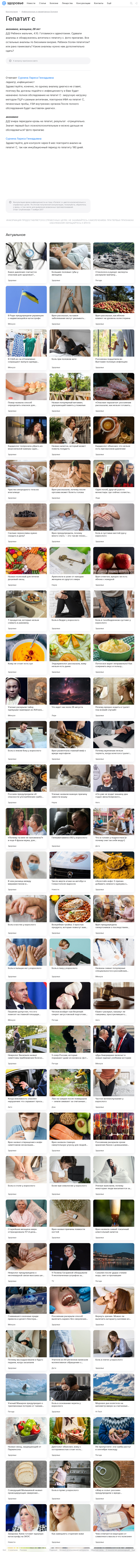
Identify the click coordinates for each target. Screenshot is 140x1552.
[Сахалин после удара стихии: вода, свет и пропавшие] (113, 1263)
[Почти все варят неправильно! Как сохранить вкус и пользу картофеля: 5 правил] (113, 654)
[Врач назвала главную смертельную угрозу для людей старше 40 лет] (70, 1133)
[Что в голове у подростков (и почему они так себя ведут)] (113, 828)
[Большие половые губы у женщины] (70, 262)
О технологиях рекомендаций (118, 1550)
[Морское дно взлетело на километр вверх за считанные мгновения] (113, 1394)
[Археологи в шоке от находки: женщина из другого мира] (70, 567)
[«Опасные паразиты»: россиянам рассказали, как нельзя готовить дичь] (113, 393)
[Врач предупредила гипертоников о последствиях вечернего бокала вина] (113, 915)
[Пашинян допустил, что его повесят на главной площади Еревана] (26, 1002)
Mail (4, 1550)
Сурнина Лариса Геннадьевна (36, 77)
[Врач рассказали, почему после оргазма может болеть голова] (70, 480)
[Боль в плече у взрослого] (113, 1350)
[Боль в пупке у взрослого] (70, 1481)
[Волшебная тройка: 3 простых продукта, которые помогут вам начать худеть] (70, 915)
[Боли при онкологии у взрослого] (70, 1176)
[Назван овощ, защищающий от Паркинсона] (26, 1437)
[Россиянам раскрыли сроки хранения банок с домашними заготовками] (113, 1133)
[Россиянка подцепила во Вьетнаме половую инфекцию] (113, 349)
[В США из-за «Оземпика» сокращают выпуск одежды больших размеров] (26, 349)
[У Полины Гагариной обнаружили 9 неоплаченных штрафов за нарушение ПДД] (70, 1263)
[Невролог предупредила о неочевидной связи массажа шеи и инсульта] (26, 1263)
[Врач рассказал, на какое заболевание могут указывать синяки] (70, 306)
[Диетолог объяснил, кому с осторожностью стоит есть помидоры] (70, 1437)
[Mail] (4, 3)
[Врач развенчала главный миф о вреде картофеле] (70, 741)
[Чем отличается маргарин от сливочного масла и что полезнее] (113, 1524)
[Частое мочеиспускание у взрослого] (113, 1089)
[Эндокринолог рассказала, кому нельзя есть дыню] (70, 654)
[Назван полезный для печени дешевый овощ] (26, 567)
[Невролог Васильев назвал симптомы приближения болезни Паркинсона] (26, 1046)
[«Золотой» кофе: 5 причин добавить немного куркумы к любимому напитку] (113, 872)
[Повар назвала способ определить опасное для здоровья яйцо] (26, 393)
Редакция (53, 1550)
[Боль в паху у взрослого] (70, 959)
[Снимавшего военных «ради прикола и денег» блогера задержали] (26, 1307)
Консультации (12, 11)
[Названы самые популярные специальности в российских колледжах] (113, 959)
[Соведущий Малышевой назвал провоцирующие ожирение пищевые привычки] (26, 1481)
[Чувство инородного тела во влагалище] (26, 480)
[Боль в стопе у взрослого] (26, 1176)
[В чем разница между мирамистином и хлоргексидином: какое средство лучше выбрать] (26, 872)
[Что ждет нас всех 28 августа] (70, 697)
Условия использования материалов (74, 1550)
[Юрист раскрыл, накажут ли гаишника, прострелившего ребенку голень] (113, 1002)
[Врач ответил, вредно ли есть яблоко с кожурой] (113, 567)
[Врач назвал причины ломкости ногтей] (70, 1220)
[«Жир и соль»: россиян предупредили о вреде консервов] (113, 1481)
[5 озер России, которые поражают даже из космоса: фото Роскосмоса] (70, 1046)
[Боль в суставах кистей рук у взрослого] (113, 523)
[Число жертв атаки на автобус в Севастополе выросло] (70, 872)
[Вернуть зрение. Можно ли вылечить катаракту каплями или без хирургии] (113, 1307)
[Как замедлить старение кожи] (70, 1524)
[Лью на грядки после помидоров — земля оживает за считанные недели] (70, 1089)
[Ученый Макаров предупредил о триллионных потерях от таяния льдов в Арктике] (26, 1394)
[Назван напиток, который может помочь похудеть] (70, 436)
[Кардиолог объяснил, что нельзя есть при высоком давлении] (113, 436)
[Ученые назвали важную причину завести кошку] (70, 785)
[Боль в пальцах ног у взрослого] (26, 959)
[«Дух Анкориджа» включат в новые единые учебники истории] (113, 1046)
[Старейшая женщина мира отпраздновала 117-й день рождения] (26, 1220)
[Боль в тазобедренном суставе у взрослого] (113, 610)
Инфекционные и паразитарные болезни (40, 11)
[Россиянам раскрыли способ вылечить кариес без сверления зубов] (70, 1307)
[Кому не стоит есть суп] (26, 654)
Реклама (23, 1550)
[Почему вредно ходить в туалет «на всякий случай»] (113, 697)
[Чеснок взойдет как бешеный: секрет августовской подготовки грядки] (70, 1002)
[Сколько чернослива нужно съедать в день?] (26, 523)
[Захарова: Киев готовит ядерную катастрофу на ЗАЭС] (26, 1524)
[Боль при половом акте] (70, 349)
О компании (13, 1550)
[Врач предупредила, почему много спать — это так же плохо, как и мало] (70, 523)
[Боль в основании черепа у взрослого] (70, 1394)
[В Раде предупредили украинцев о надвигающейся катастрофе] (26, 306)
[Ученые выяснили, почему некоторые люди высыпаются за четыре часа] (113, 1176)
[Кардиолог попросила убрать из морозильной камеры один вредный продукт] (26, 436)
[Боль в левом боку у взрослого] (26, 741)
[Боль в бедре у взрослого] (70, 610)
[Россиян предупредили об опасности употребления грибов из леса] (26, 785)
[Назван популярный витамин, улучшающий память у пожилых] (70, 393)
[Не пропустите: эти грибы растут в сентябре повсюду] (113, 1437)
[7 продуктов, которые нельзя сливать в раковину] (26, 610)
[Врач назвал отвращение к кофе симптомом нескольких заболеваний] (26, 1133)
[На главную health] (15, 3)
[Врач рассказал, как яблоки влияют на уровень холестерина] (113, 306)
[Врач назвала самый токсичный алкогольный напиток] (113, 1220)
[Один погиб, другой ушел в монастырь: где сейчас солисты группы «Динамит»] (113, 480)
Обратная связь (97, 1550)
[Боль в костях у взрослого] (26, 915)
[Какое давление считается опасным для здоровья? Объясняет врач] (26, 262)
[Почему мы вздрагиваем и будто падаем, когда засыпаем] (26, 1350)
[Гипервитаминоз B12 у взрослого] (70, 828)
